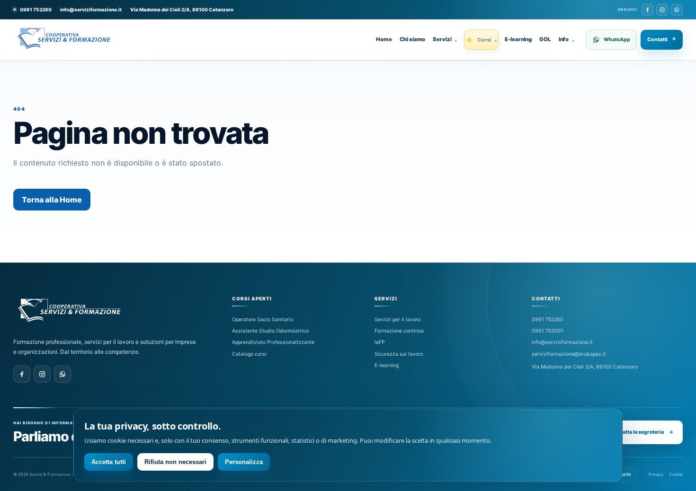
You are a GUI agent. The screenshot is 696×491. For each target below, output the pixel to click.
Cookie (676, 474)
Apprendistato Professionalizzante (273, 342)
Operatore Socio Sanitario (262, 319)
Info (567, 39)
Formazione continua (399, 331)
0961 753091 (547, 331)
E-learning (518, 39)
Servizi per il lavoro (397, 319)
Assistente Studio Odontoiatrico (270, 331)
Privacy (656, 474)
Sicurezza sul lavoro (399, 354)
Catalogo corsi (249, 354)
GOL (545, 39)
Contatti (661, 39)
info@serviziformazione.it (91, 9)
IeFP (380, 342)
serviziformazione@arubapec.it (569, 354)
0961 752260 (547, 319)
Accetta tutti (108, 461)
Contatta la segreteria (641, 432)
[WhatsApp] (677, 10)
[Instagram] (662, 10)
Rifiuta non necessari (175, 461)
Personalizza (244, 461)
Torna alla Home (52, 199)
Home (384, 39)
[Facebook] (647, 10)
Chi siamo (413, 39)
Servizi (445, 39)
